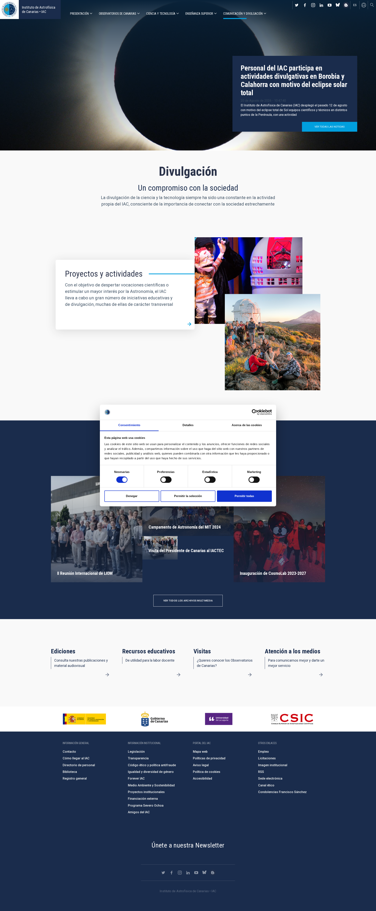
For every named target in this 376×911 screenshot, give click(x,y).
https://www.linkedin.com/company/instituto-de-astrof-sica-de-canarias (321, 5)
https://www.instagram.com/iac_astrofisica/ (313, 5)
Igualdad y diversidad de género (151, 772)
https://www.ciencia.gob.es (84, 719)
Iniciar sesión (364, 5)
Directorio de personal (79, 765)
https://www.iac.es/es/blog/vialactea (346, 5)
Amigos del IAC (139, 812)
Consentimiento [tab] (129, 425)
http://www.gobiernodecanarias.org (154, 719)
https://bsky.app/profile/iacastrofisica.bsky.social (338, 5)
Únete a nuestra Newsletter (188, 845)
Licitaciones (267, 758)
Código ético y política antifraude (152, 765)
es (355, 5)
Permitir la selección (188, 496)
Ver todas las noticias (330, 126)
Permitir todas (244, 496)
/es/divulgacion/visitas (250, 675)
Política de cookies (206, 772)
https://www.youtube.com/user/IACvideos (329, 5)
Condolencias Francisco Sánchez (282, 792)
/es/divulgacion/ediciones (107, 675)
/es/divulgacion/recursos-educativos (178, 675)
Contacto (69, 751)
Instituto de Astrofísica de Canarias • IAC (38, 9)
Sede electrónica (270, 778)
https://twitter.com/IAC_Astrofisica (297, 5)
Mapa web (200, 751)
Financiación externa (143, 799)
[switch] (166, 480)
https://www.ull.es (219, 719)
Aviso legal (201, 765)
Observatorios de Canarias (117, 13)
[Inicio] (9, 9)
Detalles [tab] (188, 425)
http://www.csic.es (291, 719)
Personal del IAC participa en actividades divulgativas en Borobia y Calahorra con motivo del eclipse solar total (294, 80)
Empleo (263, 751)
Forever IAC (136, 778)
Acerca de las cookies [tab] (247, 425)
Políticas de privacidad (209, 758)
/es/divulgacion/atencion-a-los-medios (321, 675)
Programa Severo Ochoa (146, 805)
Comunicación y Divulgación (243, 13)
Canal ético (266, 785)
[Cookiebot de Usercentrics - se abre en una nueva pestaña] (255, 412)
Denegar (131, 496)
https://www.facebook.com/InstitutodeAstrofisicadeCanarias (305, 5)
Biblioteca (70, 772)
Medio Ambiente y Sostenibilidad (151, 785)
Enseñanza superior (199, 13)
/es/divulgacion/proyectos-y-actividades (189, 324)
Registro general (75, 778)
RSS (261, 772)
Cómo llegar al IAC (76, 758)
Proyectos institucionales (146, 792)
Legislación (136, 751)
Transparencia (138, 758)
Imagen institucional (272, 765)
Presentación (79, 13)
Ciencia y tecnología (160, 13)
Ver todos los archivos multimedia (188, 600)
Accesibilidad (202, 778)
